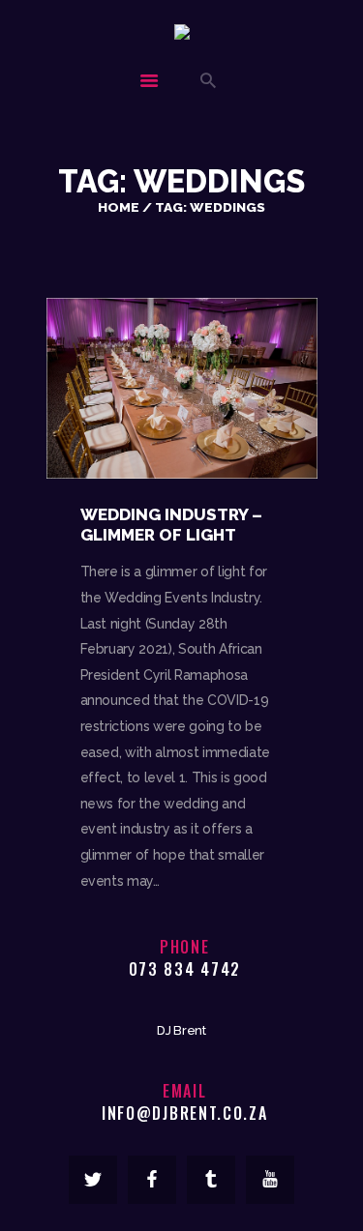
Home (118, 207)
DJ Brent (181, 1030)
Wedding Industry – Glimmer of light (171, 524)
